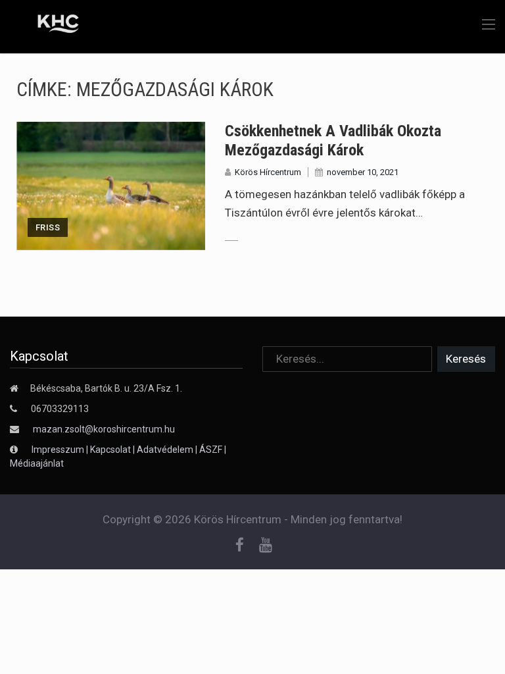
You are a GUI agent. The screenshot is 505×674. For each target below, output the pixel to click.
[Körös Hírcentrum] (48, 25)
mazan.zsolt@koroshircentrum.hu (104, 429)
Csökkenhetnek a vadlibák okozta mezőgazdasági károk (333, 140)
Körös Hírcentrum (268, 172)
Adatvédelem (165, 449)
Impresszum (59, 449)
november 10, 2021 (362, 172)
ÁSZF (210, 449)
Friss (48, 227)
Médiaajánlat (37, 463)
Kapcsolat (110, 449)
